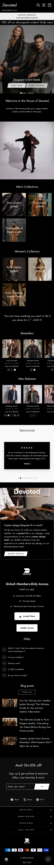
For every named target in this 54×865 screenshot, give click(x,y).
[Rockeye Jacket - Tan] (8, 415)
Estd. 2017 (27, 862)
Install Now (29, 616)
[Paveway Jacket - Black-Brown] (31, 415)
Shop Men (16, 85)
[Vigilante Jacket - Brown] (52, 370)
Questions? (26, 810)
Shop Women (36, 85)
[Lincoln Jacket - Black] (12, 370)
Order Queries (26, 816)
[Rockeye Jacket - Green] (15, 415)
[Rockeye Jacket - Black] (12, 415)
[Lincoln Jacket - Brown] (8, 370)
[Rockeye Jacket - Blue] (5, 415)
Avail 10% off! (26, 830)
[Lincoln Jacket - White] (15, 370)
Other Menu (26, 823)
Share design (16, 554)
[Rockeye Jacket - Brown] (18, 415)
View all (27, 692)
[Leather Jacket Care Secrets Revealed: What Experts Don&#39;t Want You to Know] (9, 741)
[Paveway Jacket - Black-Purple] (34, 415)
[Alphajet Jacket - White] (34, 370)
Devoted (9, 5)
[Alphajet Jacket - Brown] (31, 370)
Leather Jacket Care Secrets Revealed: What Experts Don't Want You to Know (35, 742)
